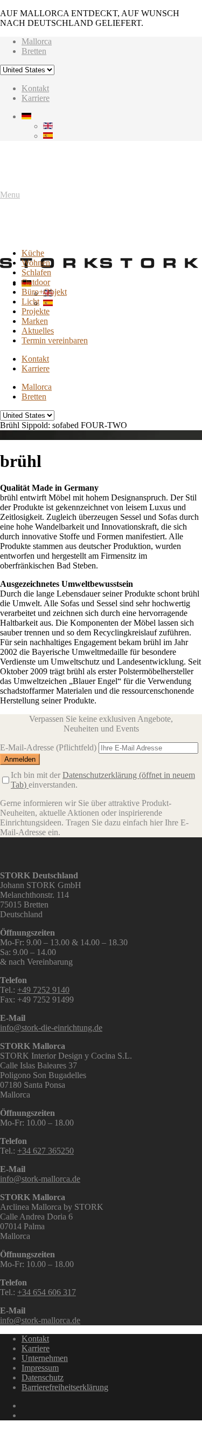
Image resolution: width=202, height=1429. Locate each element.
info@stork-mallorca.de (40, 1178)
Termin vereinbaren (55, 340)
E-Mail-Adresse (48, 747)
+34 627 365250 (45, 1150)
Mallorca (37, 41)
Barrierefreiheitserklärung (65, 1387)
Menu (10, 194)
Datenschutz (43, 1377)
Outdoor (36, 282)
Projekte (36, 311)
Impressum (40, 1367)
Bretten (34, 51)
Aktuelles (38, 330)
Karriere (36, 98)
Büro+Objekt (44, 291)
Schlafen (36, 272)
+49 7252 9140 (43, 989)
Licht (30, 301)
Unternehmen (45, 1358)
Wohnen (36, 262)
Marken (35, 321)
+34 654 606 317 (46, 1292)
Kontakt (35, 88)
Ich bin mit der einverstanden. (103, 779)
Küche (33, 253)
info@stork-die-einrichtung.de (51, 1027)
